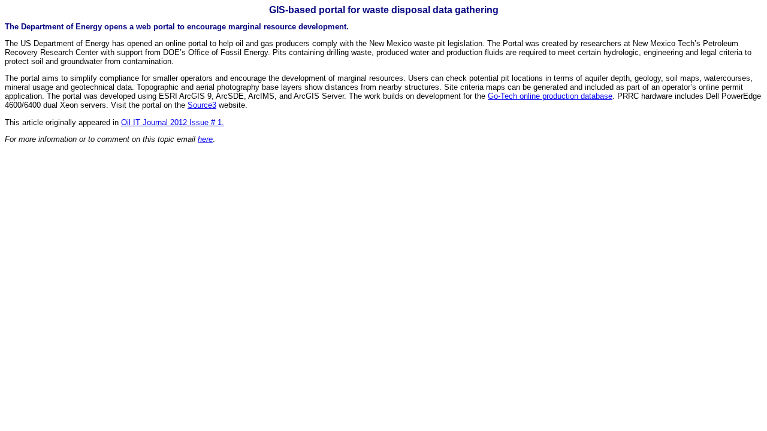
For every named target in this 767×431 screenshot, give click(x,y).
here (205, 139)
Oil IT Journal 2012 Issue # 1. (172, 122)
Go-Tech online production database (550, 96)
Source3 (202, 105)
